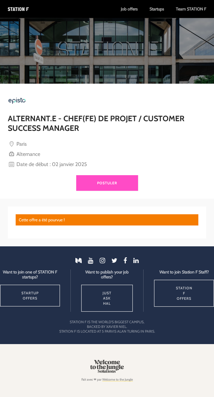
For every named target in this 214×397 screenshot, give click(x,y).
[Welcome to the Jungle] (107, 372)
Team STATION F (191, 9)
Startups (157, 9)
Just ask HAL (107, 298)
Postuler (107, 183)
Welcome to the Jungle (117, 379)
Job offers (129, 9)
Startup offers (30, 296)
